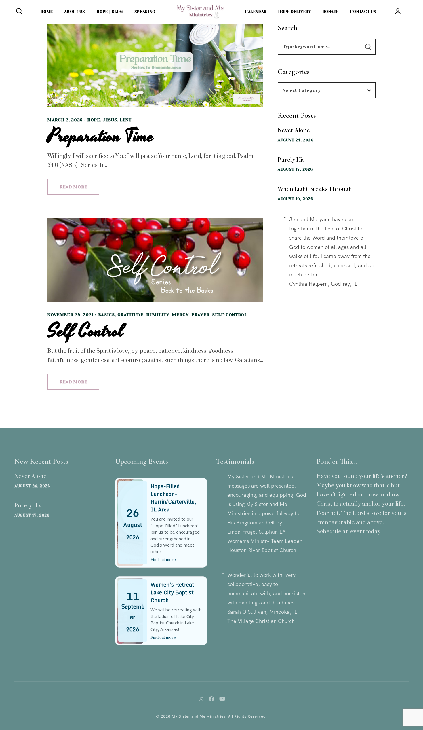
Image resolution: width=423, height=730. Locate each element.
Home (47, 12)
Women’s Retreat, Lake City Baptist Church (173, 592)
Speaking (144, 12)
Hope (93, 119)
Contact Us (363, 12)
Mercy (180, 314)
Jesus (110, 119)
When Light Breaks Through (315, 189)
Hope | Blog (110, 12)
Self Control (85, 331)
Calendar (256, 12)
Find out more (163, 559)
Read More (73, 187)
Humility (157, 314)
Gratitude (130, 314)
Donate (331, 12)
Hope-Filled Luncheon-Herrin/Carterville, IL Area (173, 498)
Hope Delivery (294, 12)
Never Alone (294, 130)
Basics (106, 314)
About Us (74, 12)
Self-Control (229, 314)
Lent (126, 119)
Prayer (200, 314)
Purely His (291, 160)
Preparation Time (100, 136)
